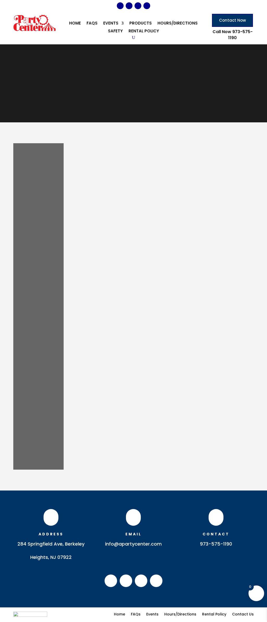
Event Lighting (38, 264)
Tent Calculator (40, 407)
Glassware (35, 301)
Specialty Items (39, 357)
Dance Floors (37, 251)
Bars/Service (37, 152)
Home (75, 23)
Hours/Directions (177, 23)
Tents (30, 388)
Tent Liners (35, 419)
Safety (115, 31)
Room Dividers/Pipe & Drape (39, 345)
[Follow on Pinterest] (138, 5)
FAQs (92, 23)
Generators (36, 295)
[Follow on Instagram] (129, 5)
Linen (29, 320)
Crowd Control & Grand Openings (39, 239)
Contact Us (243, 614)
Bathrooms (35, 158)
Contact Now (232, 20)
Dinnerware (35, 258)
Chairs (31, 196)
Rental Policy (144, 31)
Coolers (32, 227)
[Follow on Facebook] (120, 5)
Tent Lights (35, 413)
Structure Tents (39, 363)
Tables (31, 370)
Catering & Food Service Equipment (37, 171)
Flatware (33, 270)
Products (140, 23)
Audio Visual (36, 146)
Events (110, 23)
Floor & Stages (39, 276)
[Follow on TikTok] (146, 5)
